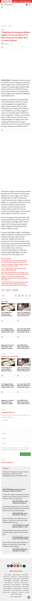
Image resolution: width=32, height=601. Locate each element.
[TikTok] (24, 566)
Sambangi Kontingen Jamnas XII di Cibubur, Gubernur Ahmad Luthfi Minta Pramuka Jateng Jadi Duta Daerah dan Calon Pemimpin (20, 514)
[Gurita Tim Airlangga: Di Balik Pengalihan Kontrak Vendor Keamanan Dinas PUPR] (24, 307)
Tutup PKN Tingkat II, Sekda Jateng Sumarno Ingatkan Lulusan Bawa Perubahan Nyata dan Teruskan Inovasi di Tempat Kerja (20, 502)
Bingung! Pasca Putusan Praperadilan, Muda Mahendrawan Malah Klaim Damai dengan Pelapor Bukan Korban (14, 278)
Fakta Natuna (6, 592)
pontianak (15, 290)
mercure (8, 290)
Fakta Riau (26, 590)
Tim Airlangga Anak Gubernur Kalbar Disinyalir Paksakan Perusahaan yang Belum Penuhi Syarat (14, 261)
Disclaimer (14, 592)
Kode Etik (21, 592)
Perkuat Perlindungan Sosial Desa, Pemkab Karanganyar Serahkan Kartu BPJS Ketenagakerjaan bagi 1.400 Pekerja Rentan (14, 490)
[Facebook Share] (16, 295)
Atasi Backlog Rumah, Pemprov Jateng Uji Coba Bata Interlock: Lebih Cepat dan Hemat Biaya (20, 538)
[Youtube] (17, 566)
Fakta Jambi (24, 582)
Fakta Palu (26, 588)
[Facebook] (8, 566)
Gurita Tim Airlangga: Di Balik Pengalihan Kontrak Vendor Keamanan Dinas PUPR (15, 265)
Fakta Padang (25, 584)
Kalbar (3, 29)
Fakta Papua (14, 576)
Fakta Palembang (7, 588)
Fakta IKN (25, 574)
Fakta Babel (25, 586)
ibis (3, 290)
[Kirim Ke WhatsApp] (29, 295)
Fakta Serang (6, 584)
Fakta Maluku (7, 586)
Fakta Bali (17, 582)
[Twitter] (11, 566)
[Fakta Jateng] (8, 5)
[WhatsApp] (21, 566)
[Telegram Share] (26, 295)
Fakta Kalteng (24, 580)
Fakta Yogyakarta (16, 590)
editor (6, 43)
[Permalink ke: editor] (2, 44)
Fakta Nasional (17, 574)
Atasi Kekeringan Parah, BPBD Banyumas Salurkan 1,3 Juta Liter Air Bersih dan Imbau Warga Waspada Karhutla (20, 526)
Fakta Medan (7, 580)
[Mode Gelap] (27, 4)
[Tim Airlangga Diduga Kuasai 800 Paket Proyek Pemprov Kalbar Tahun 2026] (8, 323)
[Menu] (2, 4)
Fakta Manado (18, 588)
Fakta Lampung (16, 584)
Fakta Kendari (16, 586)
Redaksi (27, 592)
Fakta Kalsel (15, 580)
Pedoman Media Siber (16, 594)
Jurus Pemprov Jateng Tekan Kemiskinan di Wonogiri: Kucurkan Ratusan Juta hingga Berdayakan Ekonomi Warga (20, 550)
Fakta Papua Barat (24, 576)
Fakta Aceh (6, 576)
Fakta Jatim (16, 578)
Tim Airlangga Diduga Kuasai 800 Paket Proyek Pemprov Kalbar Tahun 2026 (13, 269)
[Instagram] (14, 566)
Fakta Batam (24, 578)
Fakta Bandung (8, 578)
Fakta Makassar (8, 582)
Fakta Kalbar (7, 574)
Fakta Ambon (7, 590)
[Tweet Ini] (19, 295)
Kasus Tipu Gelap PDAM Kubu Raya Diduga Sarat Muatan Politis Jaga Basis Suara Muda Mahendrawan (15, 273)
